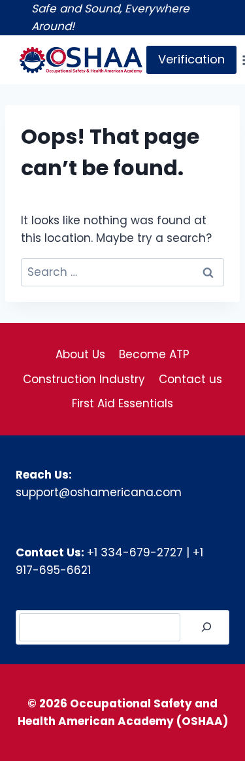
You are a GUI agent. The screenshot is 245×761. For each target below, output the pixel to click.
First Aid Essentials (122, 403)
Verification (191, 59)
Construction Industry (84, 379)
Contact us (190, 379)
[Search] (206, 627)
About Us (80, 354)
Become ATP (154, 354)
